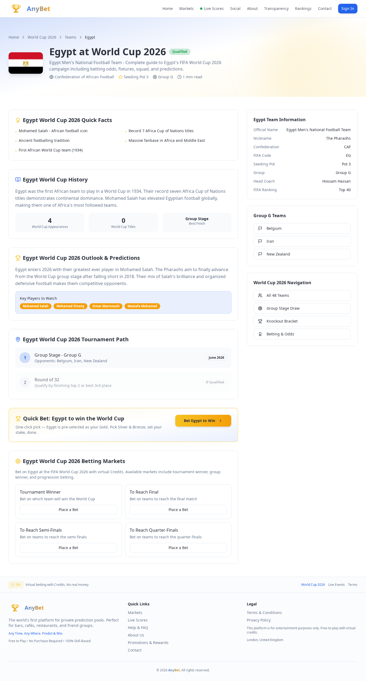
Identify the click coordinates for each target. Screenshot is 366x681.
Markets (186, 8)
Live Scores (214, 8)
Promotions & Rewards (148, 642)
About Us (136, 635)
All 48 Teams (278, 295)
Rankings (303, 8)
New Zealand (278, 254)
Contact (325, 8)
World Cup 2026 (42, 37)
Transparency (276, 8)
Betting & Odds (280, 333)
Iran (270, 241)
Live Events (336, 585)
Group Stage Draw (283, 308)
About (252, 8)
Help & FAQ (138, 627)
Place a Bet (68, 509)
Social (235, 8)
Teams (70, 37)
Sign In (347, 8)
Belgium (274, 228)
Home (167, 8)
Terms (352, 585)
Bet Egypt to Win (199, 420)
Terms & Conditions (264, 612)
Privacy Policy (259, 620)
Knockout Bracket (282, 321)
